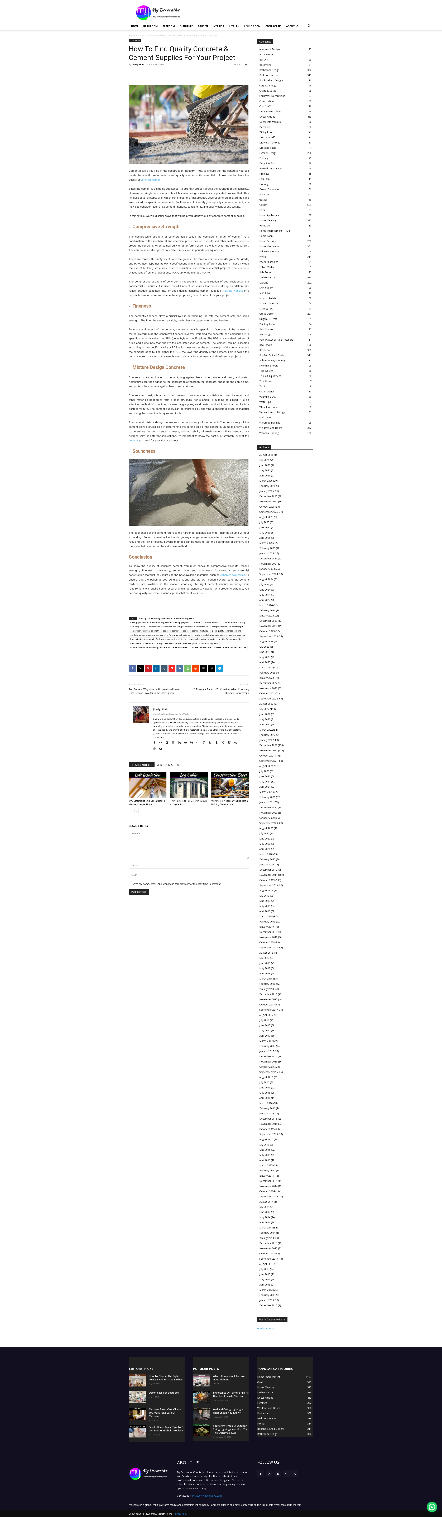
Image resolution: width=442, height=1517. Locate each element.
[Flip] (172, 668)
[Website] (155, 749)
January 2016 (266, 1113)
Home (134, 26)
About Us (292, 26)
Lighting (263, 282)
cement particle (137, 626)
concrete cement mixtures (195, 630)
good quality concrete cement (226, 630)
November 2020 (268, 812)
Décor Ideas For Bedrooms (164, 1392)
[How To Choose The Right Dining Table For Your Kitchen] (137, 1380)
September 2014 (268, 1196)
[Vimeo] (230, 743)
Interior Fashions (268, 261)
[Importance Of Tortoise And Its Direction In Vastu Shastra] (201, 1397)
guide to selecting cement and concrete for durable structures (160, 635)
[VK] (179, 668)
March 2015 (266, 1165)
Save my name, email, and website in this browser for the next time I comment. (176, 883)
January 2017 (266, 1051)
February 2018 (267, 983)
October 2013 (267, 1253)
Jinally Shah (138, 64)
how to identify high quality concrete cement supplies (219, 635)
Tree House (265, 381)
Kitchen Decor (267, 277)
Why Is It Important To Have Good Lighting (229, 1377)
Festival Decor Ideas (270, 168)
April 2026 (264, 475)
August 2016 (266, 1077)
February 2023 (267, 672)
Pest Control (266, 329)
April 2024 (264, 600)
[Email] (203, 668)
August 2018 (266, 952)
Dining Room (266, 132)
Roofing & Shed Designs (273, 355)
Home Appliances (269, 215)
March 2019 (266, 916)
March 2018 (266, 978)
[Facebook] (132, 668)
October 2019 (267, 880)
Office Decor (266, 313)
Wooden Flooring (269, 433)
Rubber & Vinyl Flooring (272, 360)
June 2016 (264, 1087)
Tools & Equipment (270, 376)
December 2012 (268, 1305)
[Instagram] (174, 743)
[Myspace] (199, 743)
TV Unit (263, 386)
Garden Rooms (265, 1328)
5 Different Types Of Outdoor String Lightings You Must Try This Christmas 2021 (230, 1429)
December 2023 (268, 620)
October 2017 (267, 1004)
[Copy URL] (211, 668)
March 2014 (266, 1227)
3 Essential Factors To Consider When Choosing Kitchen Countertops (221, 691)
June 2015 (264, 1149)
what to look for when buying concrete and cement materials (159, 647)
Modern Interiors (268, 303)
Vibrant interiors (268, 407)
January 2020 (266, 864)
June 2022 (264, 714)
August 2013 (266, 1263)
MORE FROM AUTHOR (169, 765)
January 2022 (266, 740)
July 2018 (264, 957)
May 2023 (264, 657)
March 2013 (266, 1289)
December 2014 (268, 1180)
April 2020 (264, 849)
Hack (262, 210)
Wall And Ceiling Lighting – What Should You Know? (228, 1411)
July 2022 (264, 709)
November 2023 (268, 626)
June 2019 (264, 900)
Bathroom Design (269, 70)
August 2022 (266, 703)
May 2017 (264, 1030)
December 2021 (268, 745)
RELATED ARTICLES (141, 765)
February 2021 (267, 797)
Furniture (186, 26)
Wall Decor (265, 417)
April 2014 (264, 1222)
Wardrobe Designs (269, 422)
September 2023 (268, 636)
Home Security (267, 241)
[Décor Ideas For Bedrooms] (137, 1397)
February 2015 (267, 1170)
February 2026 (267, 486)
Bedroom (168, 26)
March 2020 (266, 854)
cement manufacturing (234, 622)
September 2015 (268, 1134)
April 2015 (264, 1160)
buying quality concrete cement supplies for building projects (159, 622)
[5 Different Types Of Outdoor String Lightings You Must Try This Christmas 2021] (201, 1430)
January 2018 (266, 989)
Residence (265, 350)
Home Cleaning (267, 220)
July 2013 (264, 1269)
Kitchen (234, 26)
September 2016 (268, 1072)
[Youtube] (162, 749)
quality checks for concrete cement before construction (215, 639)
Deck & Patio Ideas (270, 111)
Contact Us (273, 26)
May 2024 (264, 594)
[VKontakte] (236, 743)
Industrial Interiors (269, 251)
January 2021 (266, 802)
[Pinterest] (148, 668)
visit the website (233, 290)
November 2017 (268, 999)
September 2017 (268, 1009)
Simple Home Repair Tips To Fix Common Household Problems (167, 1428)
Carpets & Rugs (268, 85)
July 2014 (264, 1206)
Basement (265, 64)
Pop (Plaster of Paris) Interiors (276, 339)
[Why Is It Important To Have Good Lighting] (201, 1380)
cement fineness (212, 622)
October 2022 (267, 693)
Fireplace (264, 173)
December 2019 (268, 869)
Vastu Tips (265, 401)
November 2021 (268, 750)
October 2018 (267, 942)
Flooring (263, 184)
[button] (309, 26)
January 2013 (266, 1300)
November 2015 (268, 1123)
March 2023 (266, 667)
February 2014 (267, 1232)
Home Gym (265, 225)
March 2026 (266, 480)
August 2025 (266, 517)
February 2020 (267, 859)
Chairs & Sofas (267, 90)
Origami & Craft (268, 319)
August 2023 (266, 641)
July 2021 (264, 771)
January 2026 (266, 491)
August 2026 (266, 454)
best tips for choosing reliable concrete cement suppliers (166, 618)
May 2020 (264, 843)
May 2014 (264, 1217)
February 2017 (267, 1046)
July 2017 (264, 1020)
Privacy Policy (180, 1513)
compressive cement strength (144, 630)
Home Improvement (270, 230)
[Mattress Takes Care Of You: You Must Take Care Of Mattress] (137, 1414)
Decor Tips (265, 127)
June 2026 (264, 465)
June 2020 (264, 838)
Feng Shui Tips (267, 163)
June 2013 (264, 1274)
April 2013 (264, 1284)
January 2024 (266, 615)
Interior (218, 26)
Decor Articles (267, 116)
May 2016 (264, 1092)
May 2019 (264, 906)
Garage (263, 199)
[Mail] (187, 743)
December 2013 (268, 1243)
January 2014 (266, 1238)
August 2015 (266, 1139)
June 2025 (264, 527)
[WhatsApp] (187, 668)
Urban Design (267, 391)
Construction (144, 35)
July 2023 (264, 646)
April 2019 (264, 911)
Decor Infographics (270, 121)
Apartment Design (269, 49)
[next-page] (136, 811)
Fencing (263, 158)
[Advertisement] (250, 12)
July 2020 (264, 833)
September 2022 (268, 698)
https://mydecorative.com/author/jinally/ (171, 714)
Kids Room (265, 272)
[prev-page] (131, 811)
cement (133, 440)
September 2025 (268, 511)
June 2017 (264, 1025)
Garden (203, 26)
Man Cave (265, 293)
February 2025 (267, 548)
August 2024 (266, 579)
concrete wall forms (232, 575)
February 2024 (267, 610)
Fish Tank (264, 178)
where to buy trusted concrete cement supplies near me (219, 647)
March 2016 (266, 1103)
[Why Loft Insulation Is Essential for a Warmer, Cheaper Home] (147, 785)
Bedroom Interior (269, 75)
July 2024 (264, 584)
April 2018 (264, 973)
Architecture (266, 54)
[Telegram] (219, 668)
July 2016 (264, 1082)
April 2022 (264, 724)
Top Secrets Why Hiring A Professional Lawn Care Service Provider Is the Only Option (154, 691)
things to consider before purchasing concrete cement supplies (187, 643)
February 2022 (267, 734)
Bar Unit (263, 59)
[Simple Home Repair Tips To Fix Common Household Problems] (137, 1431)
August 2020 (266, 828)
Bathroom (150, 26)
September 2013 (268, 1258)
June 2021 (264, 776)
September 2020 (268, 823)
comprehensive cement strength (227, 626)
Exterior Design (267, 153)
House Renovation (269, 246)
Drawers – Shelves (269, 142)
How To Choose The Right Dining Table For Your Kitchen (165, 1377)
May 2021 (264, 781)
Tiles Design (266, 370)
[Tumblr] (164, 668)
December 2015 (268, 1118)
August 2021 (266, 766)
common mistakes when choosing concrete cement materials (178, 626)
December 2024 (268, 558)
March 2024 (266, 605)
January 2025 (266, 553)
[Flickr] (162, 743)
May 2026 (264, 470)
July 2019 (264, 895)
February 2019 (267, 921)
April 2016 (264, 1098)
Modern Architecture (270, 298)
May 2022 (264, 719)
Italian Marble (267, 267)
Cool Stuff (264, 106)
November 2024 (268, 563)
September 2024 (268, 574)
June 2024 (264, 589)
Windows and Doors (270, 427)
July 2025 (264, 522)
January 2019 (266, 926)
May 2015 (264, 1155)
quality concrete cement (141, 643)
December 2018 (268, 932)
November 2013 (268, 1248)
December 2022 (268, 683)
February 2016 (267, 1108)
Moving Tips (266, 308)
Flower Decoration (269, 189)
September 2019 (268, 885)
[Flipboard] (168, 743)
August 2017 (266, 1015)
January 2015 (266, 1175)
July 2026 (264, 460)
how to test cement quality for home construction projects (158, 639)
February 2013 (267, 1295)
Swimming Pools (268, 365)
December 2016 (268, 1056)
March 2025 (266, 543)
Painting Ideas (267, 324)
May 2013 (264, 1279)
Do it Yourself (267, 137)
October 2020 (267, 817)
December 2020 (268, 807)
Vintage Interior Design (272, 412)
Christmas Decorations (272, 96)
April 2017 (264, 1035)
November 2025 (268, 501)
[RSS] (211, 743)
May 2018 (264, 968)
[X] (140, 668)
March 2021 (266, 792)
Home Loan (266, 236)
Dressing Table (267, 147)
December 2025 (268, 496)
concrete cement (151, 179)
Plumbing (264, 334)
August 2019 (266, 890)
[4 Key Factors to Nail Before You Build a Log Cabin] (189, 785)
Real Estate (265, 344)
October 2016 (267, 1066)
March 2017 (266, 1040)
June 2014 (264, 1212)
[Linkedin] (156, 668)
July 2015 (264, 1144)
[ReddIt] (195, 668)
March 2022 (266, 729)
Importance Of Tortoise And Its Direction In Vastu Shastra (231, 1394)
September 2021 (268, 760)
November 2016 (268, 1061)
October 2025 (267, 506)
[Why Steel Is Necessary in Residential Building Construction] (230, 785)
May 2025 (264, 532)
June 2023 (264, 651)
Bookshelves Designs (271, 80)
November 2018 (268, 937)
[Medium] (193, 743)
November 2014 (268, 1186)
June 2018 (264, 963)
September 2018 (268, 947)
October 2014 (267, 1191)
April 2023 (264, 662)
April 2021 (264, 786)
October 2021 (267, 755)
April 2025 (264, 537)
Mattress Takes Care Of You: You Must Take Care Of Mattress (165, 1413)
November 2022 (268, 688)
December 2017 (268, 994)
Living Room (252, 26)
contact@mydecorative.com (206, 1495)
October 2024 (267, 568)
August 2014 (266, 1201)
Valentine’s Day (267, 396)
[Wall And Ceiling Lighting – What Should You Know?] (201, 1414)
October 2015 (267, 1129)
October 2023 (267, 631)
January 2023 (266, 677)
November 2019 (268, 874)
